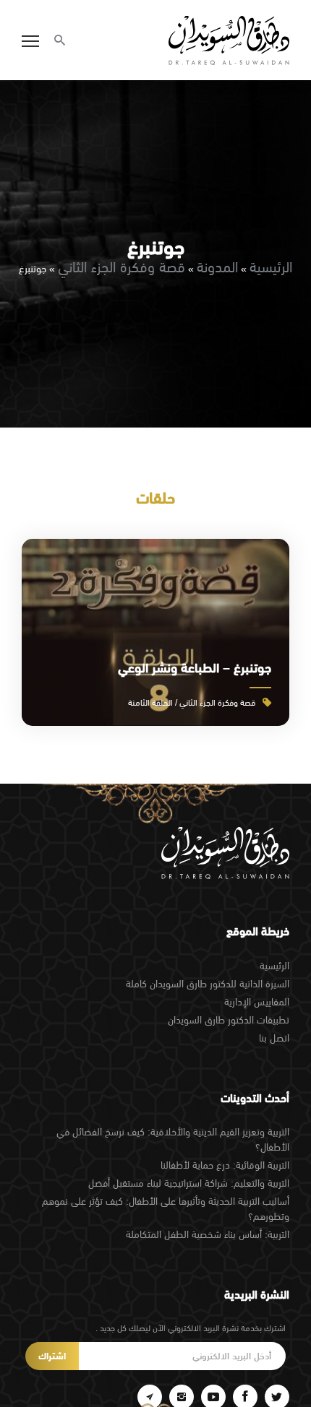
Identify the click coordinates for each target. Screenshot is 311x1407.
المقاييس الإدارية (256, 1002)
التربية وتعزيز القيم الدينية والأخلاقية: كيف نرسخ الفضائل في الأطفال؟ (172, 1139)
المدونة (217, 266)
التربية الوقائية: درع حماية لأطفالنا (225, 1165)
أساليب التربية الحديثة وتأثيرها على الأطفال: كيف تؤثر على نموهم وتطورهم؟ (165, 1208)
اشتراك (52, 1356)
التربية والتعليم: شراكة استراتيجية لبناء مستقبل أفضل (188, 1183)
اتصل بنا (274, 1038)
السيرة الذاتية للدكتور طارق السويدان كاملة (207, 984)
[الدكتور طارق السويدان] (229, 40)
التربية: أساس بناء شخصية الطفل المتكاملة (207, 1234)
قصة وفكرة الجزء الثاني (121, 266)
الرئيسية (271, 266)
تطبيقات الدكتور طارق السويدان (228, 1020)
